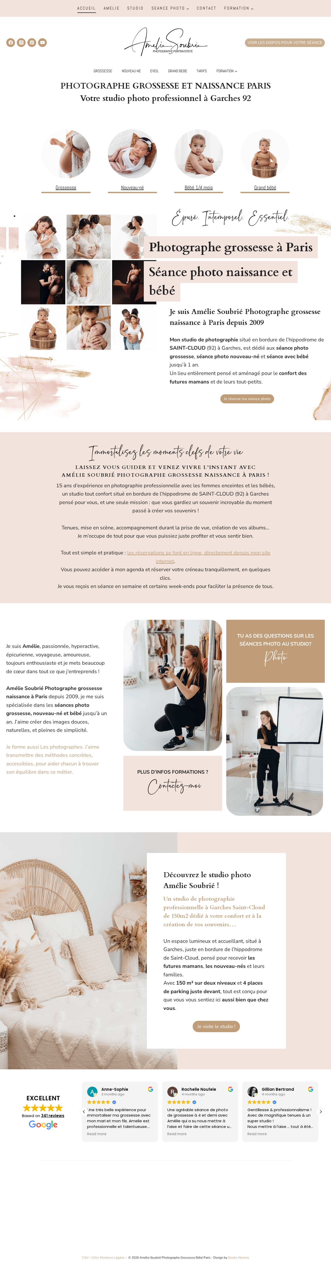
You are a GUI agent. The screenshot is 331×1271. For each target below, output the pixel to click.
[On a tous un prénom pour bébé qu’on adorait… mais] (206, 1212)
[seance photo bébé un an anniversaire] (265, 153)
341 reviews (52, 1115)
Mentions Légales (112, 1258)
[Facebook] (10, 42)
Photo (275, 660)
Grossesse (66, 187)
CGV (85, 1258)
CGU (94, 1258)
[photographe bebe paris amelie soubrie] (132, 153)
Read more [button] (99, 1134)
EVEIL (154, 70)
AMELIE (112, 8)
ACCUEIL (86, 8)
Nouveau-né (132, 187)
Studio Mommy (238, 1258)
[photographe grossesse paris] (66, 153)
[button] (321, 1112)
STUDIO (135, 8)
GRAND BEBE (177, 70)
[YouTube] (42, 42)
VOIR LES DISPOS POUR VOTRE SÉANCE (285, 42)
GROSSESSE (103, 70)
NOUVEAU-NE (131, 70)
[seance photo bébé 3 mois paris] (198, 153)
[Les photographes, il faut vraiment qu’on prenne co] (45, 1212)
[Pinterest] (31, 42)
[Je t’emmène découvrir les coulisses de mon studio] (125, 1212)
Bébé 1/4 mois (199, 187)
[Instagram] (21, 42)
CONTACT (206, 8)
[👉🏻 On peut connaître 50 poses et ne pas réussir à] (286, 1212)
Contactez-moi (172, 788)
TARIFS (202, 70)
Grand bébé (265, 187)
